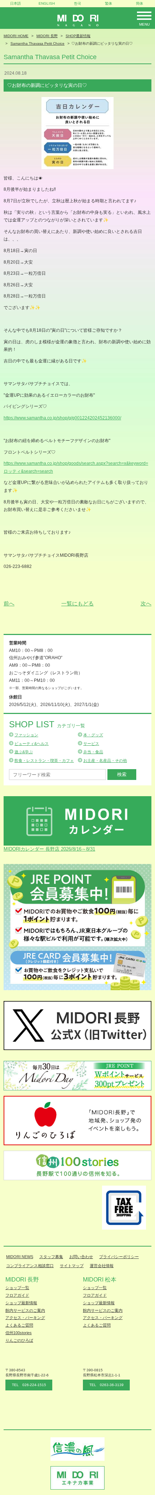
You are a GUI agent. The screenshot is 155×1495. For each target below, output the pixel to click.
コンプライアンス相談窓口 (30, 1266)
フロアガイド (17, 1295)
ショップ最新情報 (21, 1303)
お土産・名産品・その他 (105, 760)
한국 (77, 3)
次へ (146, 603)
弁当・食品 (93, 752)
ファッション (26, 735)
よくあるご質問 (19, 1325)
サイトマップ (72, 1266)
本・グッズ (93, 735)
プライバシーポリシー (119, 1256)
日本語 (15, 3)
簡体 (139, 3)
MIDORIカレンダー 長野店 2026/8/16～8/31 (49, 849)
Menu (144, 24)
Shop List (47, 724)
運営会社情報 (102, 1266)
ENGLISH (47, 3)
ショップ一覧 (17, 1287)
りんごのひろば (19, 1340)
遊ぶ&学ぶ (23, 752)
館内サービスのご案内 (25, 1310)
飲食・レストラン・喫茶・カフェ (44, 760)
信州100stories (18, 1333)
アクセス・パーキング (25, 1317)
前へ (9, 603)
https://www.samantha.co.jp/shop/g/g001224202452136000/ (62, 417)
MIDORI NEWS (19, 1256)
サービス (91, 743)
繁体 (108, 3)
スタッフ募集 (51, 1256)
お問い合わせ (81, 1256)
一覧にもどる (77, 603)
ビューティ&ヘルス (31, 743)
